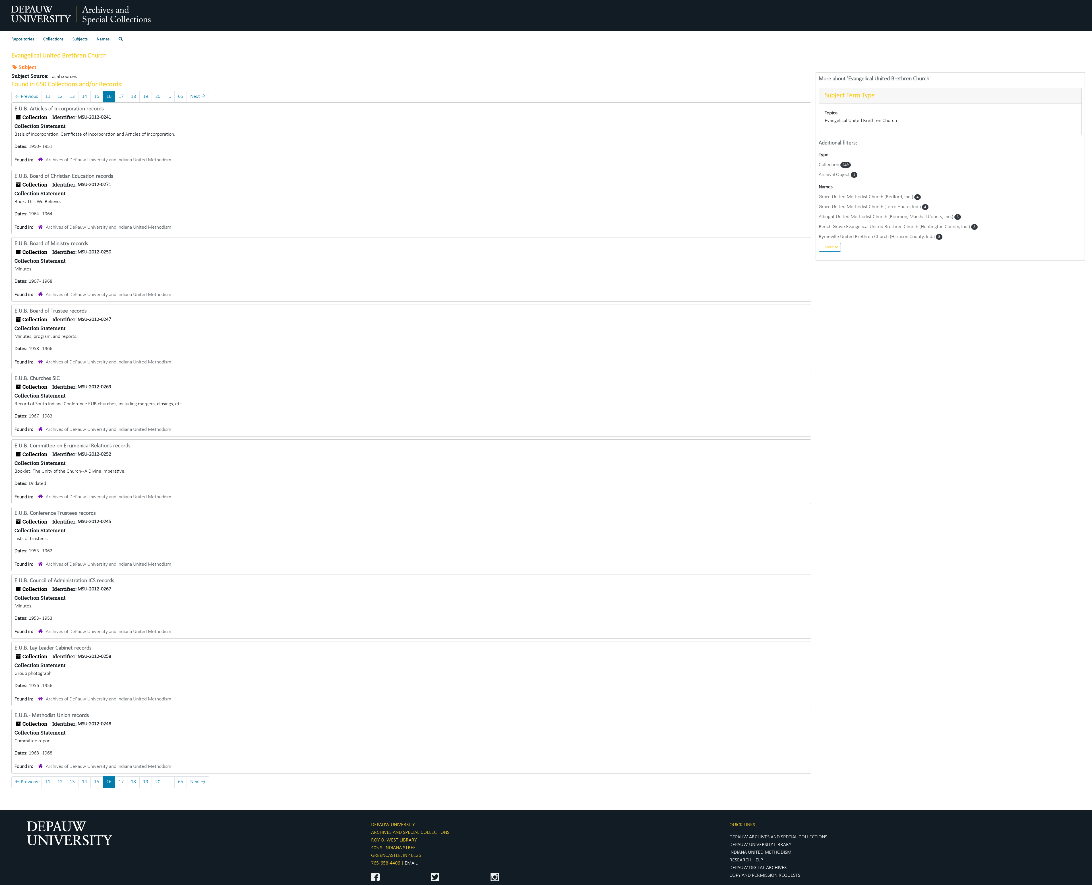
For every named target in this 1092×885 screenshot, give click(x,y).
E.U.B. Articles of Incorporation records (59, 109)
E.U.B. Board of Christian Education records (64, 176)
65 (180, 96)
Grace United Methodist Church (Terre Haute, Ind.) (870, 207)
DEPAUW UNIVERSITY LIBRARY (760, 844)
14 (84, 96)
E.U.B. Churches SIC (37, 378)
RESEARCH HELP (746, 860)
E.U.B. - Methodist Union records (52, 715)
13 (72, 96)
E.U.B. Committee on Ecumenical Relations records (73, 446)
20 (157, 96)
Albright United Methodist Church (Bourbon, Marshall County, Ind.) (886, 217)
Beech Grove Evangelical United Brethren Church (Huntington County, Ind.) (895, 226)
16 (108, 96)
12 (60, 96)
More (829, 247)
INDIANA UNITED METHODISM (760, 852)
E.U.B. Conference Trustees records (55, 513)
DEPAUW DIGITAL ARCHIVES (758, 867)
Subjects (80, 39)
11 (47, 96)
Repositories (22, 39)
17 (121, 96)
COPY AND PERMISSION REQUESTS (764, 875)
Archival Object (835, 174)
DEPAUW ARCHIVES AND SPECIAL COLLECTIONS (778, 837)
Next (198, 96)
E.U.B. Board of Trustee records (51, 311)
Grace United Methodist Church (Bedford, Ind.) (866, 197)
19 (145, 96)
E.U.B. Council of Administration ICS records (64, 581)
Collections (53, 39)
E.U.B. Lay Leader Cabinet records (53, 648)
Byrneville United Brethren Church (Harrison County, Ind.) (877, 236)
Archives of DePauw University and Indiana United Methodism (108, 160)
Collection (829, 165)
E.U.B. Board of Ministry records (51, 244)
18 (133, 96)
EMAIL (411, 863)
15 (96, 96)
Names (103, 39)
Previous (26, 96)
